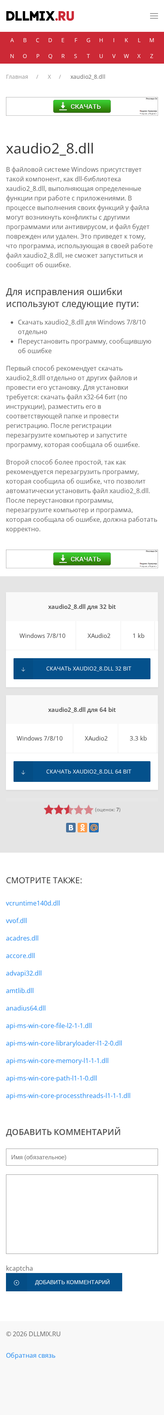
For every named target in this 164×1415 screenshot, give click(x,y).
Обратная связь (30, 1355)
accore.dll (20, 955)
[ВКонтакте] (71, 827)
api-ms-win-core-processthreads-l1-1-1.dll (68, 1095)
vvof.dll (16, 920)
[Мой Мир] (94, 827)
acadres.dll (22, 938)
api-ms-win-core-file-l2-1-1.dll (49, 1025)
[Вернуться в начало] (40, 16)
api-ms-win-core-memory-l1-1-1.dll (57, 1060)
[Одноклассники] (82, 827)
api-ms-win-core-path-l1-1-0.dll (51, 1078)
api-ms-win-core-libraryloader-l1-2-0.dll (64, 1043)
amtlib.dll (20, 990)
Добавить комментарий (72, 1282)
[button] (154, 16)
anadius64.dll (26, 1008)
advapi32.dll (24, 973)
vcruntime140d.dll (33, 903)
